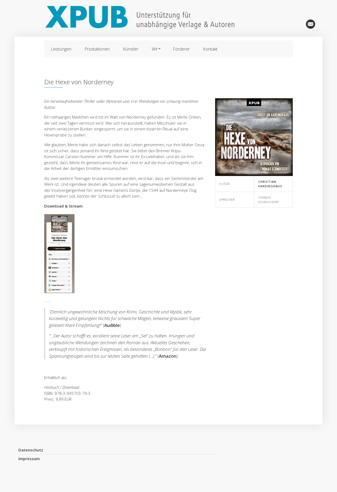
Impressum (29, 458)
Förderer (181, 49)
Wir (155, 49)
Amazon (167, 356)
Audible (112, 325)
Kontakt (210, 49)
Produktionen (298, 24)
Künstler (130, 49)
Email (310, 24)
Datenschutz (30, 449)
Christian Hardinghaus (270, 184)
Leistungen (61, 49)
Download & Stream (64, 206)
